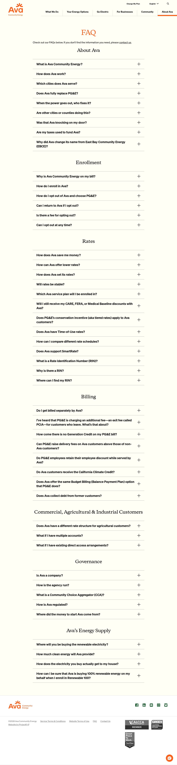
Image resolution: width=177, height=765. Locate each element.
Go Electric (102, 11)
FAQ (95, 721)
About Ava (167, 11)
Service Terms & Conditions (53, 721)
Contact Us (105, 721)
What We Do (51, 11)
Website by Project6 (17, 724)
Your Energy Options (77, 11)
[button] (169, 758)
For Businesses (125, 11)
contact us (125, 42)
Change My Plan (133, 3)
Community (147, 11)
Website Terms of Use (79, 721)
